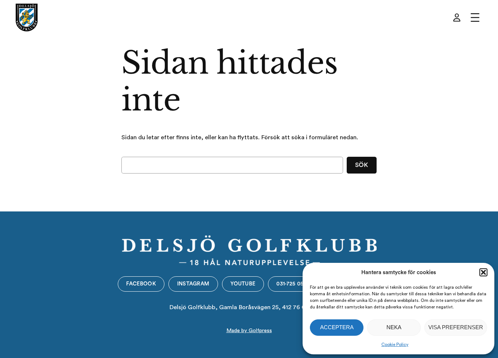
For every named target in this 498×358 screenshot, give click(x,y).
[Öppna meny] (475, 17)
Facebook (141, 284)
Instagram (193, 284)
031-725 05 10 (293, 284)
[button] (483, 272)
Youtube (242, 284)
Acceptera (337, 327)
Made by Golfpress (249, 330)
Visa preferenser (455, 327)
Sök (362, 165)
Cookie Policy (394, 344)
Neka (393, 327)
